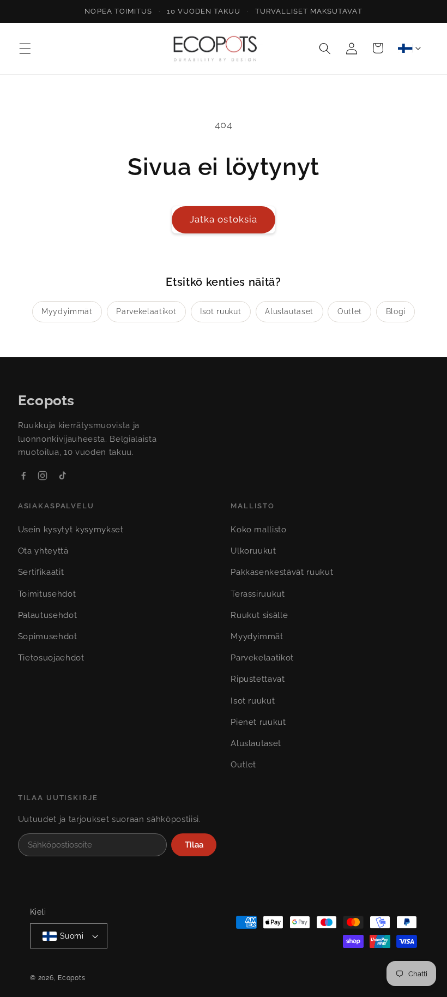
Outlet (349, 311)
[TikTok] (62, 475)
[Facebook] (23, 475)
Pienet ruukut (258, 722)
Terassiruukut (258, 594)
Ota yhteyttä (43, 551)
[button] (25, 48)
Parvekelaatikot (146, 311)
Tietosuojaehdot (51, 658)
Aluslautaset (289, 311)
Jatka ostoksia (223, 219)
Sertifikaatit (41, 572)
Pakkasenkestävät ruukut (282, 572)
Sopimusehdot (47, 636)
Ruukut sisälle (259, 615)
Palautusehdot (47, 615)
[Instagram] (42, 475)
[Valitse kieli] (409, 48)
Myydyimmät (67, 311)
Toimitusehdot (47, 594)
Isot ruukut (220, 311)
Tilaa (194, 845)
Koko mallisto (259, 529)
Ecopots (71, 978)
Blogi (396, 311)
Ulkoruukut (253, 551)
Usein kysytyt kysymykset (71, 529)
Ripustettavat (258, 679)
